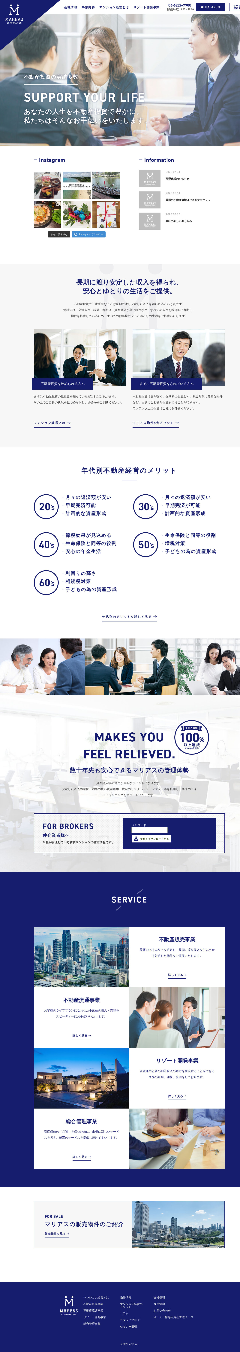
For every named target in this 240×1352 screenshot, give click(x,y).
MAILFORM (212, 7)
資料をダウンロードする (154, 838)
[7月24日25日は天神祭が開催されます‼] (106, 185)
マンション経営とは (114, 7)
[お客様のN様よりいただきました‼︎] (106, 214)
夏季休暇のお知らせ (177, 178)
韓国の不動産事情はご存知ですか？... (188, 199)
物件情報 (125, 1297)
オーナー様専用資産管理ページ (173, 1317)
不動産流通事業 (93, 1310)
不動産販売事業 (93, 1304)
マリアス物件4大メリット (153, 422)
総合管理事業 (91, 1323)
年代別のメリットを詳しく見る (127, 616)
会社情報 (70, 7)
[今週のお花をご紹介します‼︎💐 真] (76, 214)
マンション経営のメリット (131, 1305)
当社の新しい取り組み (179, 221)
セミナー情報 (128, 1326)
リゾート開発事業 (147, 7)
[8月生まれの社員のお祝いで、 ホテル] (47, 185)
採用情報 (159, 1304)
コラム (124, 1313)
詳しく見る (175, 974)
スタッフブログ (130, 1319)
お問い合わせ (162, 1310)
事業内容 (88, 7)
